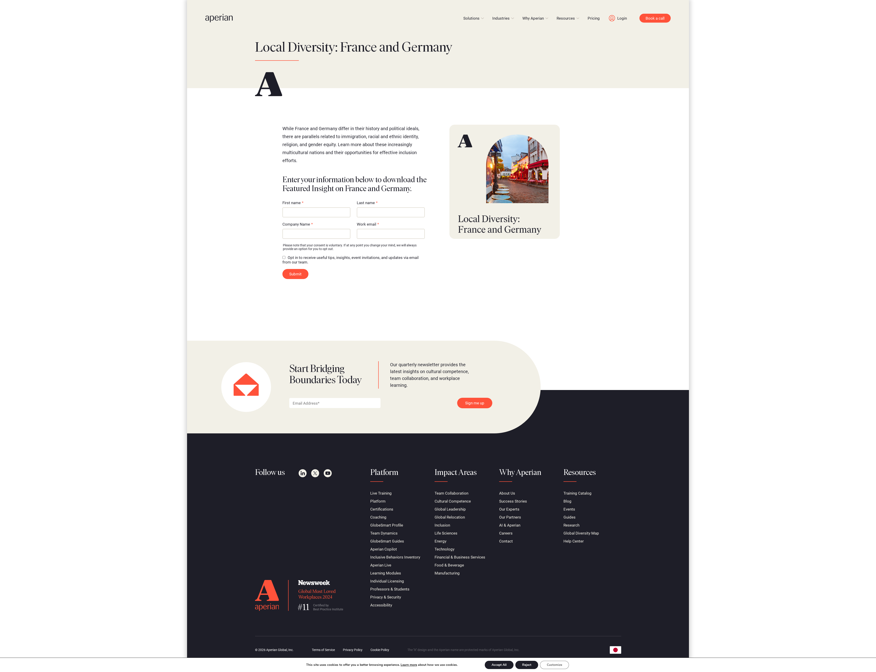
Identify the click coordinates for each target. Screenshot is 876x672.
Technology (444, 549)
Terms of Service (323, 650)
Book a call (655, 18)
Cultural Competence (453, 501)
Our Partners (510, 517)
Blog (567, 501)
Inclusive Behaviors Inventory (395, 557)
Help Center (573, 541)
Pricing (594, 18)
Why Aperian (533, 18)
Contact (506, 541)
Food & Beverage (449, 565)
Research (571, 525)
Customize (554, 665)
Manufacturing (447, 573)
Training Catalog (577, 493)
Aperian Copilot (383, 549)
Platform (378, 501)
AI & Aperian (509, 525)
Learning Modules (385, 573)
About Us (507, 493)
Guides (569, 517)
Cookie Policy (379, 650)
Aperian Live (380, 565)
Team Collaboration (451, 493)
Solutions (471, 18)
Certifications (381, 509)
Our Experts (509, 509)
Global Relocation (450, 517)
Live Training (381, 493)
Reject (526, 665)
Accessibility (381, 605)
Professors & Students (389, 589)
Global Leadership (450, 509)
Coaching (378, 517)
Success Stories (513, 501)
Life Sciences (446, 533)
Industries (501, 18)
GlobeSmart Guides (387, 541)
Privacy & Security (385, 597)
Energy (440, 541)
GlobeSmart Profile (386, 525)
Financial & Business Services (460, 557)
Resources (566, 18)
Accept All (499, 665)
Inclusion (442, 525)
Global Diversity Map (581, 533)
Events (569, 509)
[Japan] (615, 650)
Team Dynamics (384, 533)
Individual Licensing (387, 581)
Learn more (409, 665)
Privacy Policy (352, 650)
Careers (506, 533)
